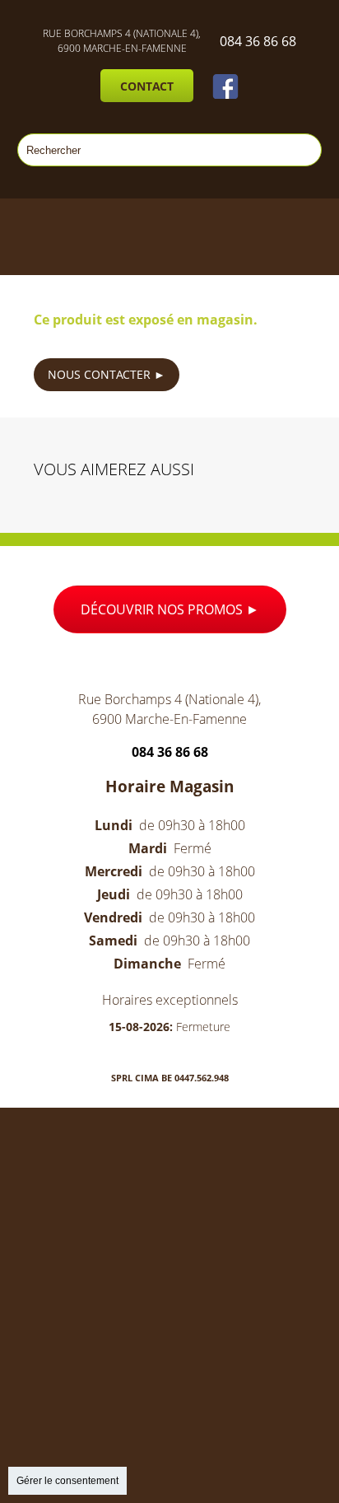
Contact (147, 86)
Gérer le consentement (67, 1481)
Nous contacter (101, 374)
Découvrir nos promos (163, 609)
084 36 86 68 (258, 41)
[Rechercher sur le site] (301, 150)
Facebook (225, 85)
